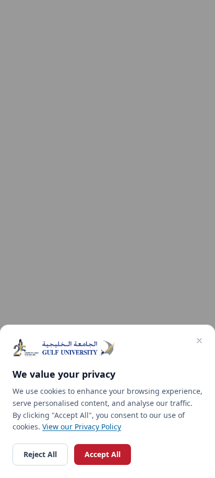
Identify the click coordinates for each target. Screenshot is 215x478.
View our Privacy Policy (81, 427)
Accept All (103, 454)
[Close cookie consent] (199, 340)
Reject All (40, 454)
